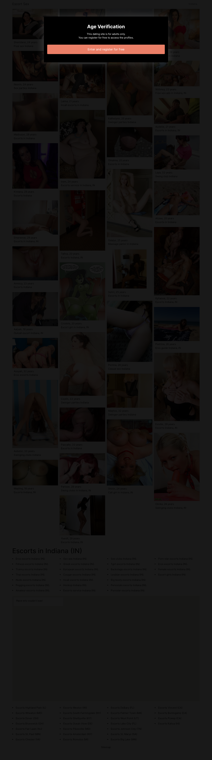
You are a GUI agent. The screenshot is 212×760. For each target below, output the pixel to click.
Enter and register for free (106, 49)
